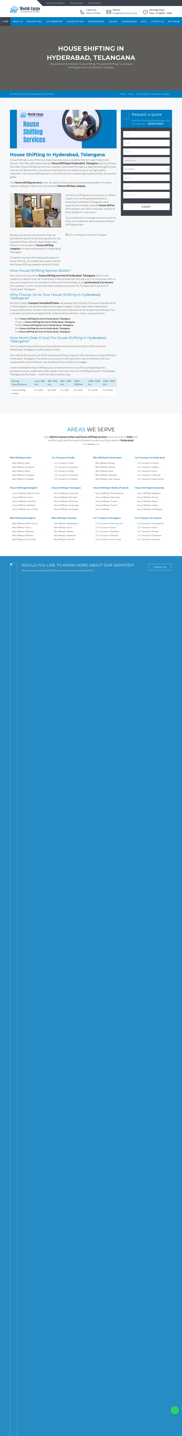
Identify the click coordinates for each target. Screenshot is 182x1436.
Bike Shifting (34, 21)
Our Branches (129, 21)
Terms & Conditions (55, 3)
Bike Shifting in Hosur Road (24, 539)
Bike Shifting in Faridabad (23, 479)
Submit (146, 206)
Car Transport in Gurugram (66, 467)
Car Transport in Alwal (147, 471)
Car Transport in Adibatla (148, 467)
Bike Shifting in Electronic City (25, 523)
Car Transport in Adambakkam (150, 523)
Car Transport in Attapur (148, 463)
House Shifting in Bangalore (149, 493)
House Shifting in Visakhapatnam (110, 493)
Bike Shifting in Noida (21, 471)
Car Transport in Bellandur (107, 535)
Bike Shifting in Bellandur (22, 535)
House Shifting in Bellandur (23, 505)
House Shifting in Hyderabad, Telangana (153, 94)
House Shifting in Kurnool (107, 505)
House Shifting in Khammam (66, 501)
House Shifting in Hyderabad (66, 493)
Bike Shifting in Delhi (21, 463)
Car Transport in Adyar (147, 527)
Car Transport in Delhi (64, 463)
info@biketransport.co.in (125, 13)
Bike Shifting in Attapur (105, 463)
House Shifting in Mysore (148, 497)
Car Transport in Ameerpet (149, 475)
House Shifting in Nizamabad (66, 509)
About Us (18, 21)
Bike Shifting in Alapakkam (65, 535)
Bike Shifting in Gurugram (23, 467)
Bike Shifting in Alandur (64, 531)
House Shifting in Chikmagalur (150, 509)
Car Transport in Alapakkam (149, 535)
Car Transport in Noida (64, 471)
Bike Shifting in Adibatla (105, 467)
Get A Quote (94, 3)
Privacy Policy (77, 3)
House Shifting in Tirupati (106, 501)
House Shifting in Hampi (147, 505)
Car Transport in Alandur (148, 531)
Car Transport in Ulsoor (106, 527)
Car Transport (54, 21)
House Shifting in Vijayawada (108, 497)
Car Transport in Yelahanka (107, 531)
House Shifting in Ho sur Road (25, 509)
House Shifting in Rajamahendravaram (104, 510)
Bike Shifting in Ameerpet (106, 475)
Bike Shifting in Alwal (104, 471)
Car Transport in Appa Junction (150, 479)
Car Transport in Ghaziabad (66, 475)
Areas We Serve (96, 21)
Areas (130, 94)
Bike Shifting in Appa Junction (108, 479)
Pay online (174, 21)
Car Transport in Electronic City (109, 523)
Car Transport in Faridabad (65, 479)
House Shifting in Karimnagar (66, 505)
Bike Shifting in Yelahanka (23, 531)
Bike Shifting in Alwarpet (64, 539)
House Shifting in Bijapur (147, 501)
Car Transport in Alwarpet (148, 539)
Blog (144, 21)
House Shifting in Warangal (65, 497)
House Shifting (75, 21)
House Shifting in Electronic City (26, 493)
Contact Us (157, 21)
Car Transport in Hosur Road (108, 539)
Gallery (113, 21)
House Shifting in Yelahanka (24, 501)
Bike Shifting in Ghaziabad (23, 475)
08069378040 (93, 13)
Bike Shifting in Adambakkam (66, 523)
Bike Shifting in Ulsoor (21, 527)
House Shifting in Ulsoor (22, 497)
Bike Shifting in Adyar (63, 527)
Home (5, 21)
